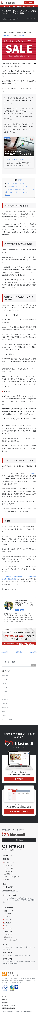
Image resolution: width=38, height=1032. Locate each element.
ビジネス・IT (5, 707)
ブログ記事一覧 (8, 907)
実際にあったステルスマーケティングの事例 (19, 189)
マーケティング (10, 18)
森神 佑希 (21, 35)
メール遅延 (4, 691)
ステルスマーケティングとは (14, 183)
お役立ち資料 (7, 959)
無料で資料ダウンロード (19, 811)
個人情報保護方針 (6, 1002)
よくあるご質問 (8, 887)
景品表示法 (31, 473)
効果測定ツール (8, 874)
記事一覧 (19, 652)
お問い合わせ (19, 840)
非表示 (20, 180)
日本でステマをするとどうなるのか (16, 192)
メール (3, 695)
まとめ (7, 195)
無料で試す (19, 779)
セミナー (4, 711)
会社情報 (4, 996)
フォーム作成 (8, 871)
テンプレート (8, 865)
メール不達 (4, 687)
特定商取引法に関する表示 (8, 1008)
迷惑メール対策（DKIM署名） (13, 877)
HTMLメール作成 (9, 862)
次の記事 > (33, 652)
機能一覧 (6, 859)
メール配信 (4, 679)
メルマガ (4, 683)
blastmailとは (7, 855)
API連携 (6, 880)
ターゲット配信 (8, 868)
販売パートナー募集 (9, 895)
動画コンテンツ (8, 952)
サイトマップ (5, 999)
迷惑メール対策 (6, 675)
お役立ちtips (5, 703)
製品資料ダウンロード (10, 890)
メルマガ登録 (28, 2)
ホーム (3, 18)
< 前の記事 (4, 652)
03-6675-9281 (14, 846)
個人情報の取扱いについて (8, 1005)
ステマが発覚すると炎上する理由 (16, 186)
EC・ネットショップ (7, 719)
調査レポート (5, 715)
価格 (4, 884)
